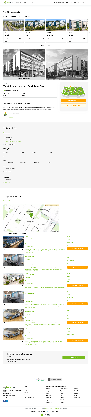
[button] (19, 21)
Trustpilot (5, 372)
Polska (76, 388)
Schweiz (62, 400)
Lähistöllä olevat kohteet (73, 105)
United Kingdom (64, 388)
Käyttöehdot (57, 408)
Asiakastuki (25, 2)
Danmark (48, 388)
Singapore (77, 393)
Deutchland (48, 395)
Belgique (48, 400)
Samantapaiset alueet (73, 100)
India (75, 395)
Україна (62, 402)
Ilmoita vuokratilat (59, 2)
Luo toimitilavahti (28, 388)
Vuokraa (17, 2)
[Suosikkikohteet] (87, 2)
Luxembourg (49, 402)
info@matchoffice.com (9, 395)
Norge (47, 393)
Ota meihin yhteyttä (29, 397)
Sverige (47, 390)
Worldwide (77, 397)
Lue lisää (11, 117)
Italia (61, 395)
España (62, 390)
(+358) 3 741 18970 (8, 397)
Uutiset (26, 392)
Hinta (67, 2)
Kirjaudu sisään (76, 2)
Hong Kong (77, 390)
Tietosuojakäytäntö (49, 408)
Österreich (62, 397)
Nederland (48, 397)
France (61, 393)
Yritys (32, 2)
